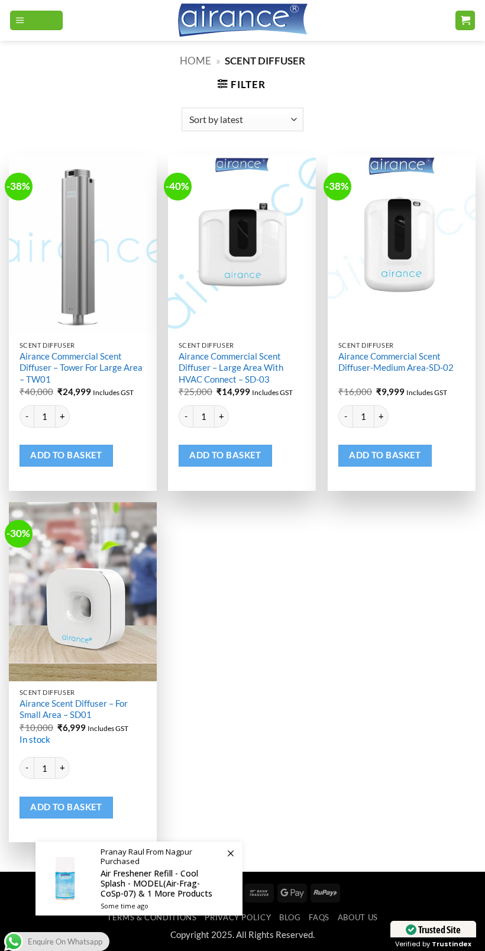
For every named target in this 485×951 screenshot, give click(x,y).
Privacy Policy (238, 917)
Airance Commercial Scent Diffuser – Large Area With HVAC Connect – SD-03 (231, 367)
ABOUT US (358, 917)
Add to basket (66, 455)
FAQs (319, 917)
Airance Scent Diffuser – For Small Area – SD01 (74, 709)
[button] (36, 21)
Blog (290, 917)
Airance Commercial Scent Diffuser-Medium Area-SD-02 (396, 362)
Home (195, 61)
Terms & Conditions (151, 917)
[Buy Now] (138, 879)
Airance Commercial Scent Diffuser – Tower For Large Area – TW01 (81, 367)
